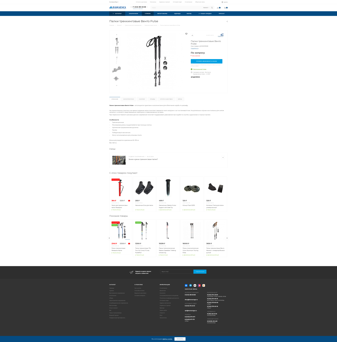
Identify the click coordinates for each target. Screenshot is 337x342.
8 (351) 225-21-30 (212, 314)
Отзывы (152, 99)
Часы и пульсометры (115, 313)
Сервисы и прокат (165, 305)
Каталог (112, 284)
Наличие (142, 99)
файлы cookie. (167, 339)
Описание (115, 99)
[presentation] (116, 34)
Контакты (162, 293)
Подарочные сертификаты (117, 317)
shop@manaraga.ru (191, 299)
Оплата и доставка (166, 99)
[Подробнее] (223, 157)
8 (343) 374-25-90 (216, 295)
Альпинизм (112, 295)
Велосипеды (113, 305)
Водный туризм (114, 315)
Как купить (138, 288)
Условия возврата (140, 295)
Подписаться (200, 271)
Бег (110, 310)
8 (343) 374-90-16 (215, 299)
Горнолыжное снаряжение (117, 300)
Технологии (163, 317)
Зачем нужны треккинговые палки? (143, 159)
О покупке (139, 284)
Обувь (111, 298)
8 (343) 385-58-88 (190, 295)
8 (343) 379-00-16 (212, 307)
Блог (161, 315)
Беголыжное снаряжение (117, 293)
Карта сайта (163, 310)
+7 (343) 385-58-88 (139, 7)
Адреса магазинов (165, 303)
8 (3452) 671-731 (190, 320)
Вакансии (163, 290)
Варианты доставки (140, 293)
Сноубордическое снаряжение (118, 303)
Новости (162, 313)
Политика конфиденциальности (169, 298)
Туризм (111, 290)
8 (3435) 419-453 (212, 321)
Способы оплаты (139, 290)
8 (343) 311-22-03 (190, 306)
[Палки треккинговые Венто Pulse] (155, 61)
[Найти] (212, 7)
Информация (165, 284)
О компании (163, 288)
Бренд (180, 99)
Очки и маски (113, 308)
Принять (180, 339)
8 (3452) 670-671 (190, 317)
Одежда (111, 288)
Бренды (162, 308)
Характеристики (128, 99)
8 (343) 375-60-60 (212, 303)
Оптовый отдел (164, 300)
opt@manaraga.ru (191, 310)
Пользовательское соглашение (169, 295)
